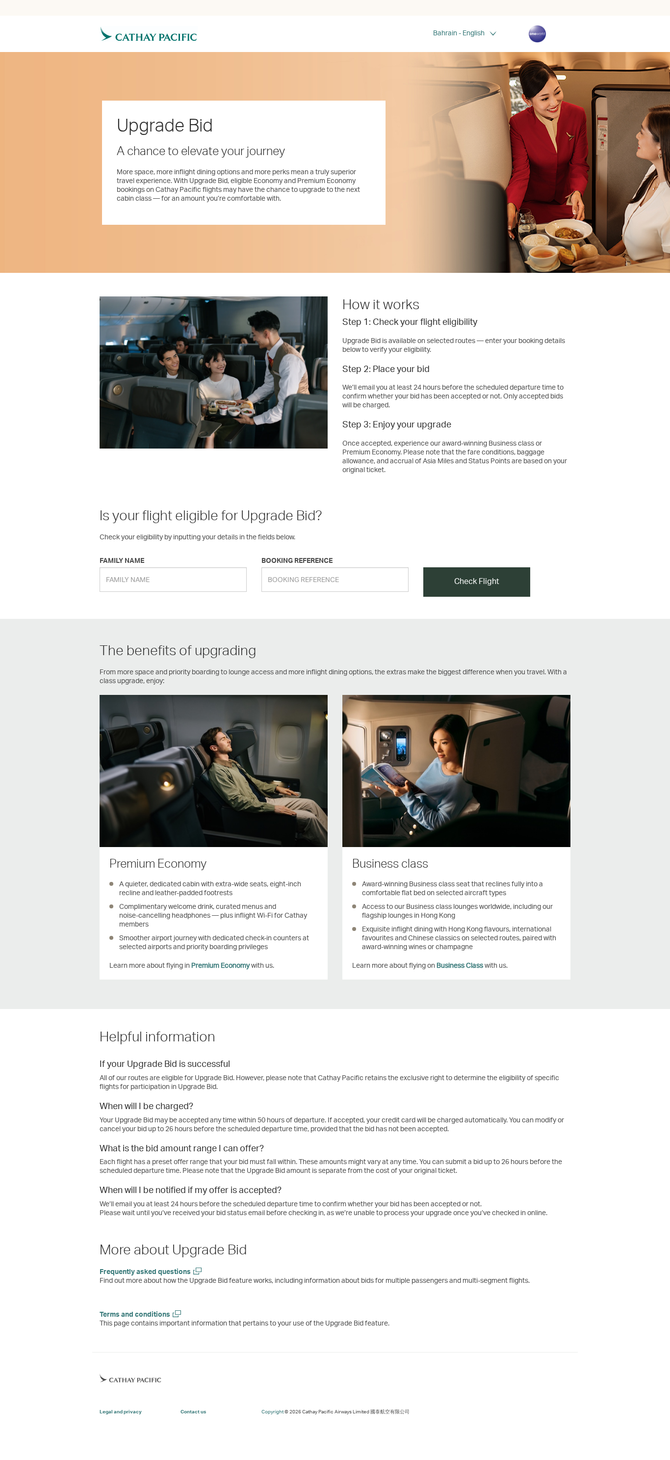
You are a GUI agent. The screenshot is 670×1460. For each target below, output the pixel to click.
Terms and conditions (135, 1314)
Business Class (460, 965)
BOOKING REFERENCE (297, 560)
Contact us (193, 1411)
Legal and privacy (121, 1411)
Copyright (272, 1411)
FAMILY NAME (122, 560)
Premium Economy (220, 965)
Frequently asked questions (145, 1271)
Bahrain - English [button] (459, 32)
